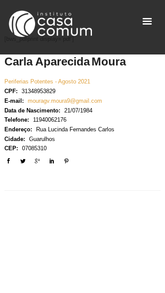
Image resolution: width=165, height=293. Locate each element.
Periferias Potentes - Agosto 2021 (47, 81)
